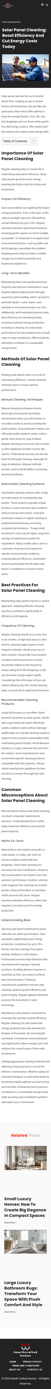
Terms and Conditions (25, 1365)
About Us (14, 1369)
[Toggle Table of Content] (32, 141)
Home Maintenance (11, 22)
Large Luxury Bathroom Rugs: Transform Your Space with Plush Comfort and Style (23, 1294)
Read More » (10, 1222)
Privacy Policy (32, 1361)
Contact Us (34, 1369)
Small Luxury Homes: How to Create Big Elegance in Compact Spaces (25, 1207)
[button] (47, 5)
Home (12, 1361)
